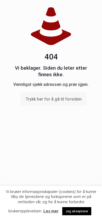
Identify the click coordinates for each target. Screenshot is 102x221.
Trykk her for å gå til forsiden (54, 99)
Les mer (51, 211)
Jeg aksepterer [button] (76, 211)
